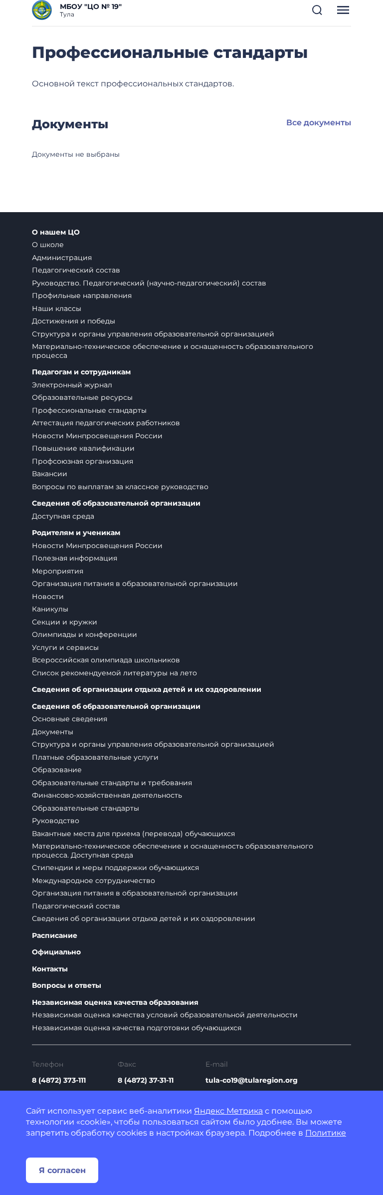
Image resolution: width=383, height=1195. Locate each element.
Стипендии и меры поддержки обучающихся (115, 867)
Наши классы (56, 308)
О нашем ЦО (56, 232)
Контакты (50, 969)
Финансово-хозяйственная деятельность (107, 795)
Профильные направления (82, 295)
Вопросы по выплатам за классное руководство (120, 486)
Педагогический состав (76, 270)
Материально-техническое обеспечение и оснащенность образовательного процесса (172, 351)
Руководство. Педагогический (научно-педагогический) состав (149, 283)
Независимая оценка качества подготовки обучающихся (136, 1027)
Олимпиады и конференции (84, 634)
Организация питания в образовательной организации (135, 583)
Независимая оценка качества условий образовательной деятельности (165, 1014)
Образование (57, 769)
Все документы (318, 122)
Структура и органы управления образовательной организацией (153, 333)
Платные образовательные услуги (95, 757)
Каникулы (50, 608)
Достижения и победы (73, 320)
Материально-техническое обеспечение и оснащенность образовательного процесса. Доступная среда (172, 851)
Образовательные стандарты (85, 808)
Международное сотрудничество (93, 880)
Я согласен (62, 1170)
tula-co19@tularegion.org (251, 1080)
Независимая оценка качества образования (115, 1002)
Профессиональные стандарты (89, 410)
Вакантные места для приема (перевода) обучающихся (133, 833)
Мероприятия (57, 571)
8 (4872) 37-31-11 (146, 1080)
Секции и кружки (64, 621)
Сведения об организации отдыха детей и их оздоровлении (146, 689)
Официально (56, 952)
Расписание (54, 935)
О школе (48, 244)
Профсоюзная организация (82, 461)
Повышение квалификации (83, 448)
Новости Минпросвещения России (97, 435)
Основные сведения (69, 718)
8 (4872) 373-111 (59, 1080)
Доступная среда (63, 516)
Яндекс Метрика (228, 1111)
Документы (52, 731)
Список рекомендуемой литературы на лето (114, 672)
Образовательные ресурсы (82, 397)
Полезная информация (74, 558)
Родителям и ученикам (76, 533)
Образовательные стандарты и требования (112, 782)
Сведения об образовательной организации (116, 503)
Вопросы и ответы (66, 985)
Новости (48, 596)
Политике (325, 1133)
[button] (317, 10)
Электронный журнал (72, 384)
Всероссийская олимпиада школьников (106, 659)
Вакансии (49, 473)
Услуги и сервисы (65, 647)
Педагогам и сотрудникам (81, 372)
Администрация (62, 257)
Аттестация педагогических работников (106, 422)
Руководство (55, 820)
